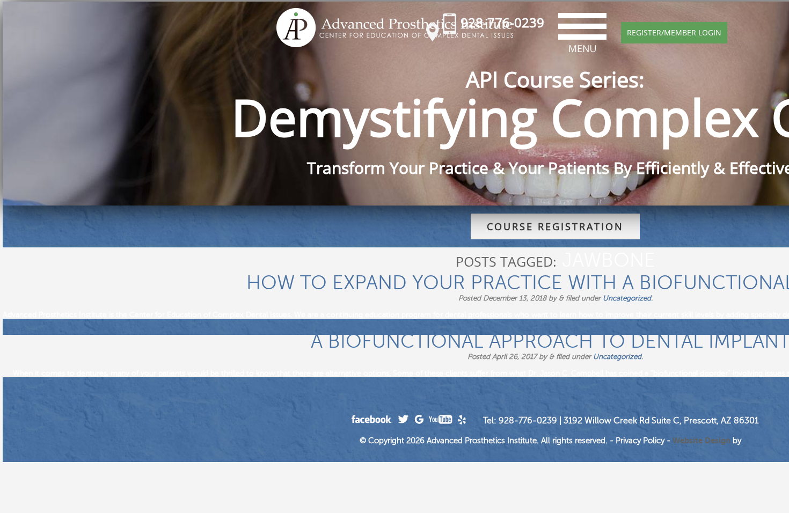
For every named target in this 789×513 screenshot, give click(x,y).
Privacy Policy (640, 440)
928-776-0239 (502, 22)
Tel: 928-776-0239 (520, 421)
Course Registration (555, 226)
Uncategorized (627, 298)
